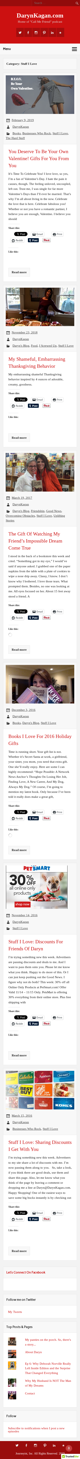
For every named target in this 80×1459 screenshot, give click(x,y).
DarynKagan (21, 126)
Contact (30, 1393)
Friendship (38, 511)
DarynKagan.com (40, 15)
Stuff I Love (60, 133)
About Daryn (33, 1352)
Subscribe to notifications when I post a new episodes (36, 1429)
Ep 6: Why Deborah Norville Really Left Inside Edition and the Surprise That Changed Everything (48, 1368)
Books (17, 133)
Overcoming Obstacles (20, 515)
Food (34, 345)
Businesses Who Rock (36, 133)
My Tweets (15, 1312)
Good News (53, 511)
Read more (19, 272)
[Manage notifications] (69, 1448)
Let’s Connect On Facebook (25, 1272)
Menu (7, 49)
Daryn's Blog (21, 345)
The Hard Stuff (15, 138)
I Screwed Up (48, 345)
